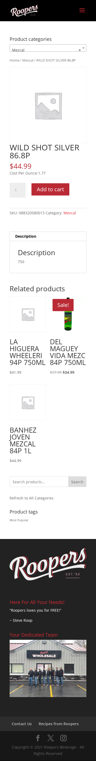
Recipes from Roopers (59, 723)
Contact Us (22, 723)
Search (77, 481)
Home (14, 60)
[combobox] (48, 48)
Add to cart (50, 189)
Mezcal (27, 60)
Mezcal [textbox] (46, 50)
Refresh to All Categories (32, 498)
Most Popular (19, 520)
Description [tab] (25, 236)
